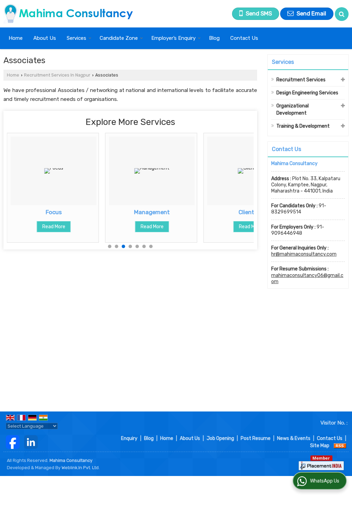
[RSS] (340, 446)
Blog (214, 38)
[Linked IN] (31, 442)
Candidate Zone (119, 38)
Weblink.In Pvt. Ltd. (81, 467)
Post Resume (256, 438)
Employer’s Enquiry (173, 38)
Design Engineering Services (307, 93)
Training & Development (303, 126)
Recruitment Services (301, 80)
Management (152, 212)
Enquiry (129, 438)
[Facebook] (13, 442)
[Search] (342, 14)
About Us (44, 38)
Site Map (319, 446)
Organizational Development (292, 109)
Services (76, 38)
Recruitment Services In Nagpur (57, 75)
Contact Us (244, 38)
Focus (54, 212)
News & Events (293, 438)
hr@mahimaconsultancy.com (304, 254)
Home (16, 38)
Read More (53, 227)
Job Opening (220, 438)
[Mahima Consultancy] (68, 14)
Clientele (250, 212)
